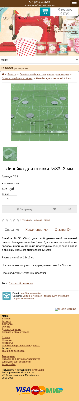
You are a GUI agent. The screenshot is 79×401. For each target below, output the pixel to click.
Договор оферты (11, 329)
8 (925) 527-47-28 (61, 28)
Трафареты (8, 356)
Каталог (6, 321)
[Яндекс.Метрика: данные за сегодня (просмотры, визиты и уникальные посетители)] (65, 309)
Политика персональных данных (21, 345)
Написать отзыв (41, 220)
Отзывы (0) (63, 229)
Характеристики (37, 229)
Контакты (7, 343)
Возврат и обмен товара (15, 332)
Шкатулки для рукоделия (16, 361)
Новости (7, 340)
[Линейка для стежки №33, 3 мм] (39, 112)
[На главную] (15, 19)
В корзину (25, 209)
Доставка (7, 324)
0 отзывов (25, 220)
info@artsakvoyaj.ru (62, 31)
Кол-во (5, 194)
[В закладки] (54, 209)
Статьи (6, 337)
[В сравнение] (69, 209)
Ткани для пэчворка (13, 351)
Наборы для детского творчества (21, 359)
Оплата (6, 326)
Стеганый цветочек (21, 283)
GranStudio (38, 369)
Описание (12, 229)
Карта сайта (9, 364)
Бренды (6, 318)
